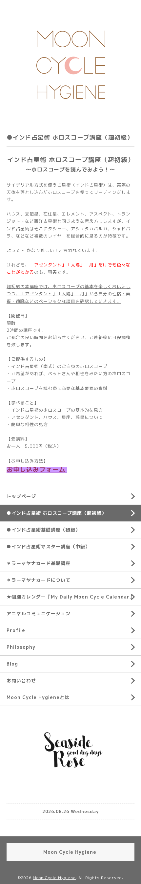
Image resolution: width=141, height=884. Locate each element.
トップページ (21, 496)
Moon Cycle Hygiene (54, 877)
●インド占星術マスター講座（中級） (48, 546)
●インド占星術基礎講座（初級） (43, 530)
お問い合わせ (21, 680)
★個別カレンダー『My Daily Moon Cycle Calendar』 (70, 597)
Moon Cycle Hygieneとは (38, 697)
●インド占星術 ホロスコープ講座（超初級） (57, 513)
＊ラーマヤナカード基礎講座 (38, 563)
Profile (16, 630)
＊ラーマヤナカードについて (38, 580)
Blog (12, 664)
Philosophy (21, 647)
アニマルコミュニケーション (38, 613)
